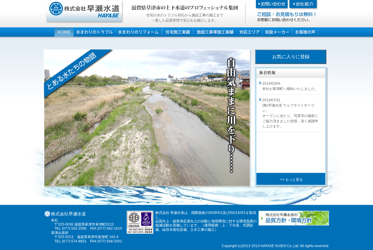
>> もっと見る (291, 180)
